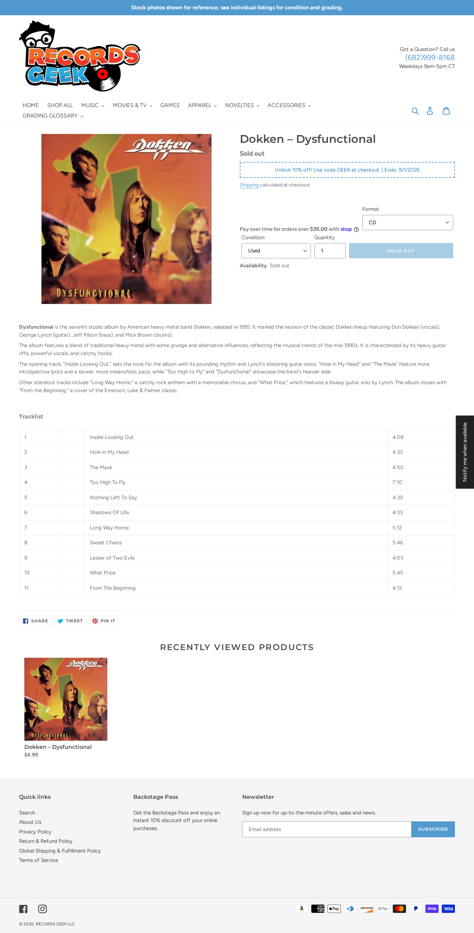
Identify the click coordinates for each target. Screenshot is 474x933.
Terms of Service (38, 860)
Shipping (249, 185)
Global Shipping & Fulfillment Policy (60, 851)
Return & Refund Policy (46, 841)
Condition (253, 237)
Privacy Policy (35, 832)
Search (27, 813)
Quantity (324, 237)
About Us (30, 822)
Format (370, 209)
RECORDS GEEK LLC (55, 924)
